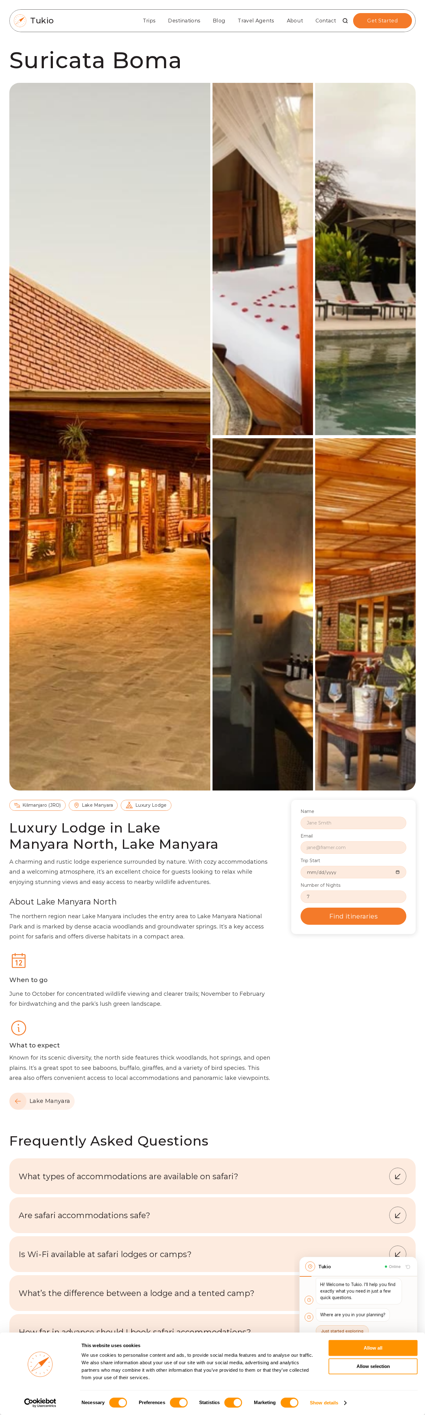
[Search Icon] (345, 21)
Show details (324, 1402)
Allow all (373, 1348)
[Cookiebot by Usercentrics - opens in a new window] (40, 1403)
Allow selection (373, 1366)
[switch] (179, 1403)
